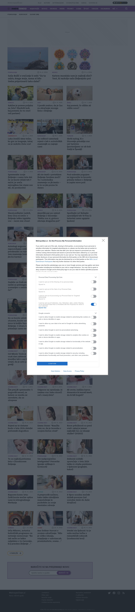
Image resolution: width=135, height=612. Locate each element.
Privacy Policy (79, 371)
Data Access (67, 371)
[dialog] (67, 306)
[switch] (93, 281)
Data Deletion (55, 371)
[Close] (104, 241)
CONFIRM (52, 363)
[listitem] (67, 277)
